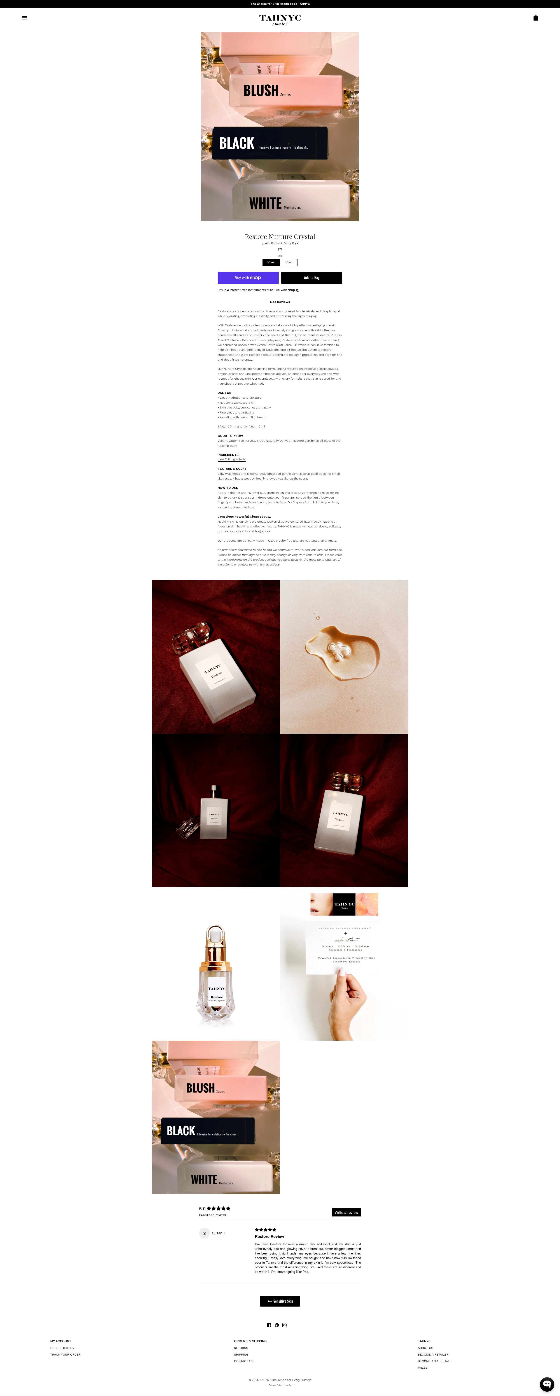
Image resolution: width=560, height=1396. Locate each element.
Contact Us (243, 1361)
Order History (62, 1348)
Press (423, 1367)
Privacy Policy (275, 1385)
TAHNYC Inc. (268, 1380)
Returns (241, 1348)
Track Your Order (65, 1354)
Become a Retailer (433, 1354)
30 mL (271, 262)
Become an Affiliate (435, 1361)
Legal (288, 1385)
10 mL (289, 262)
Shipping (241, 1354)
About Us (425, 1348)
